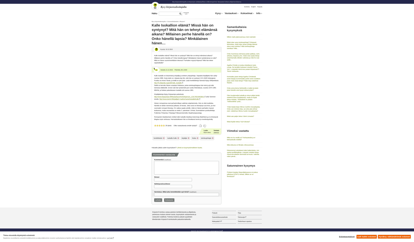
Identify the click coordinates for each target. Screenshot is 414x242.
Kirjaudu (259, 7)
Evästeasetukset (347, 237)
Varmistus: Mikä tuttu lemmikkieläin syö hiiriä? (171, 192)
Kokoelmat (246, 13)
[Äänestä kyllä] (200, 125)
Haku (154, 13)
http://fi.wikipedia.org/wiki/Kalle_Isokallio (168, 83)
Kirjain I (182, 21)
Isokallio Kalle (172, 138)
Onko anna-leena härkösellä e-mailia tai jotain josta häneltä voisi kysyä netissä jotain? (242, 89)
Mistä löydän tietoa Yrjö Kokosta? (238, 122)
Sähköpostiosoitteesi (162, 184)
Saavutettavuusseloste (220, 217)
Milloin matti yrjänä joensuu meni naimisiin (241, 37)
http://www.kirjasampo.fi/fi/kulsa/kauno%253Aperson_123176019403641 (179, 97)
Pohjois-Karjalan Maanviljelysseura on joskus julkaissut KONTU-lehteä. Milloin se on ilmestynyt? (242, 174)
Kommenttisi (159, 160)
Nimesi (156, 177)
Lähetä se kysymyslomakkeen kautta (189, 148)
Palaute (214, 213)
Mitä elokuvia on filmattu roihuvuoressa (240, 145)
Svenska (247, 7)
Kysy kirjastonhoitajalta (159, 21)
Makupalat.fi (216, 221)
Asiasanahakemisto (173, 21)
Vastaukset (231, 13)
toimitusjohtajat (206, 138)
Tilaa (239, 213)
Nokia (194, 138)
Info (258, 13)
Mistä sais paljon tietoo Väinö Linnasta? (240, 116)
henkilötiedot (158, 138)
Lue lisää (109, 238)
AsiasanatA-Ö (186, 13)
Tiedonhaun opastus (245, 221)
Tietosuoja (241, 217)
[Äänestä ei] (204, 126)
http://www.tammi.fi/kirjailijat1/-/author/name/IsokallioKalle (179, 99)
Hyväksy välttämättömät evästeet (394, 237)
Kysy (218, 13)
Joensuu (216, 132)
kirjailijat (184, 138)
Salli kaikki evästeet (366, 237)
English (253, 7)
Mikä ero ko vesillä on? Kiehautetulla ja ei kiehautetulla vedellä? (241, 139)
